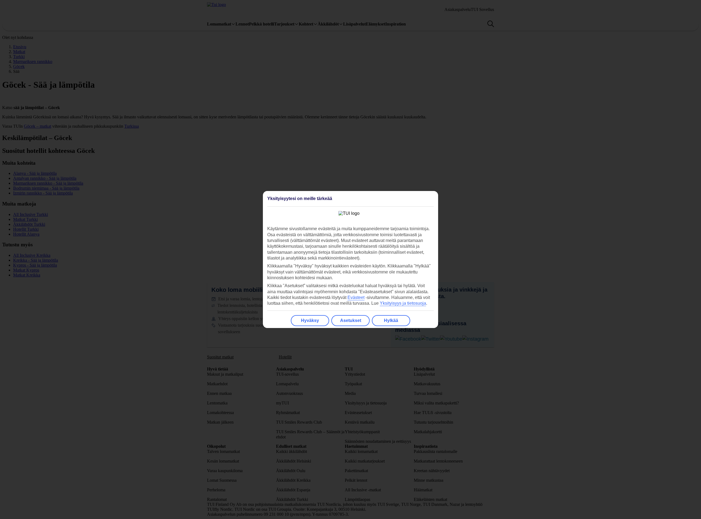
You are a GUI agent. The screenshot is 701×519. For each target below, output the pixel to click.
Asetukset (350, 320)
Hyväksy (310, 320)
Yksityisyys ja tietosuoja (403, 303)
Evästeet (355, 297)
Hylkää (391, 320)
